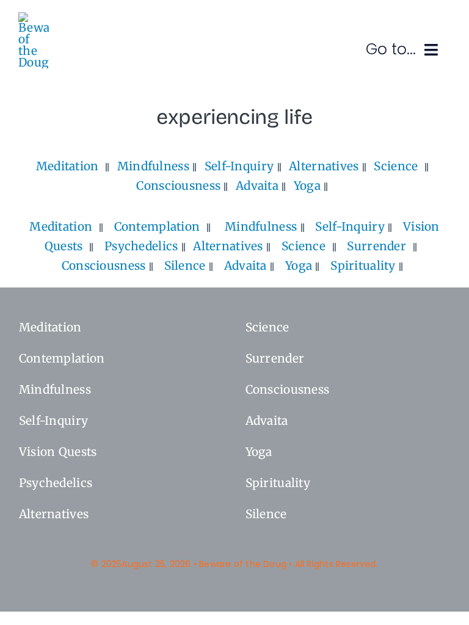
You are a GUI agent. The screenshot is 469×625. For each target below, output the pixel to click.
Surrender (376, 246)
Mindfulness (153, 166)
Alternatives (323, 166)
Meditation (67, 166)
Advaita (257, 185)
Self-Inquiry (239, 166)
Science (396, 166)
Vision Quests (58, 451)
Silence (185, 265)
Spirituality (362, 265)
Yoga (307, 185)
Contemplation (157, 226)
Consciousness (178, 185)
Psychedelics (141, 246)
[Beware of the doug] (33, 17)
